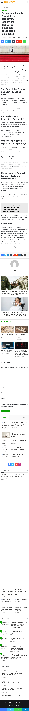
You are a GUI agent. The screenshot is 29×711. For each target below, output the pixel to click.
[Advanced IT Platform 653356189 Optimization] (6, 450)
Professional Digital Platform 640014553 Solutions (6, 609)
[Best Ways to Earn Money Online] (5, 640)
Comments (23, 417)
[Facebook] (2, 255)
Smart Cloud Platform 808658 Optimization (7, 335)
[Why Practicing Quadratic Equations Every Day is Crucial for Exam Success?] (5, 657)
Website (3, 398)
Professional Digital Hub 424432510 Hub (6, 351)
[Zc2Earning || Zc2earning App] (10, 2)
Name (3, 387)
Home (4, 7)
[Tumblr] (11, 255)
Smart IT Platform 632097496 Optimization (20, 336)
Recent (4, 417)
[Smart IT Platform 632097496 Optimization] (21, 329)
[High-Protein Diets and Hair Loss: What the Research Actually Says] (6, 435)
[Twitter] (5, 255)
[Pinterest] (14, 255)
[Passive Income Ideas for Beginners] (5, 633)
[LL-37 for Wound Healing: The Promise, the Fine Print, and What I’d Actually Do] (6, 426)
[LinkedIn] (8, 255)
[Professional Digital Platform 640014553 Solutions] (6, 443)
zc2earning (8, 7)
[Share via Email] (22, 255)
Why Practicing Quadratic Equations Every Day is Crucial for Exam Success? (18, 655)
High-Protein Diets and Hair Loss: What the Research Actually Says (18, 434)
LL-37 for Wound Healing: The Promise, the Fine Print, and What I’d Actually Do (19, 424)
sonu (4, 37)
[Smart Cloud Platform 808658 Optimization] (7, 329)
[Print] (25, 255)
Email (3, 392)
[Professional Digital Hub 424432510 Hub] (7, 345)
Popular (13, 417)
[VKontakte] (19, 255)
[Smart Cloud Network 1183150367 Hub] (6, 457)
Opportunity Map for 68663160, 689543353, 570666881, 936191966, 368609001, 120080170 (21, 352)
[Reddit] (16, 255)
